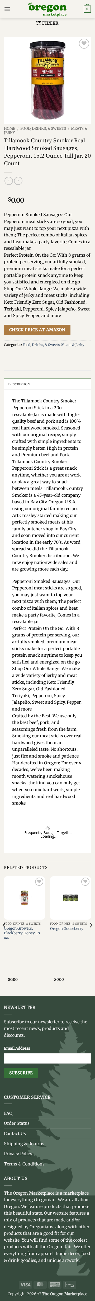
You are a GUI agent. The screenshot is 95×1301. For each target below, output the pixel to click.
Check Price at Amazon (37, 329)
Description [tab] (19, 384)
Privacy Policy (18, 1153)
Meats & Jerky (72, 345)
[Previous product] (18, 181)
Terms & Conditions (24, 1164)
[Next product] (8, 181)
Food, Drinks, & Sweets (43, 128)
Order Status (17, 1123)
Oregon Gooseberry (66, 928)
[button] (7, 9)
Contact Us (15, 1133)
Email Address (17, 1048)
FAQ (8, 1113)
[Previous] (4, 936)
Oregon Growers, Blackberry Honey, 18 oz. (22, 933)
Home (9, 128)
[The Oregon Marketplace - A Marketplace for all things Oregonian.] (47, 9)
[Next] (91, 936)
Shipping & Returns (24, 1143)
